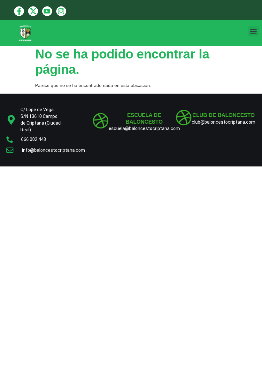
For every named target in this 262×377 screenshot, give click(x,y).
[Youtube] (47, 11)
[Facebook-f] (19, 11)
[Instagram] (61, 11)
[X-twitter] (33, 11)
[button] (253, 31)
